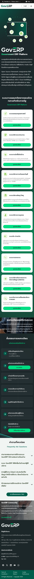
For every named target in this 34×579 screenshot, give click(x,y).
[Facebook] (3, 565)
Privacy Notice (15, 573)
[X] (7, 565)
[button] (17, 455)
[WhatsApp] (18, 565)
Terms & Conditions (4, 573)
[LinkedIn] (11, 565)
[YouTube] (14, 565)
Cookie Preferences (25, 573)
